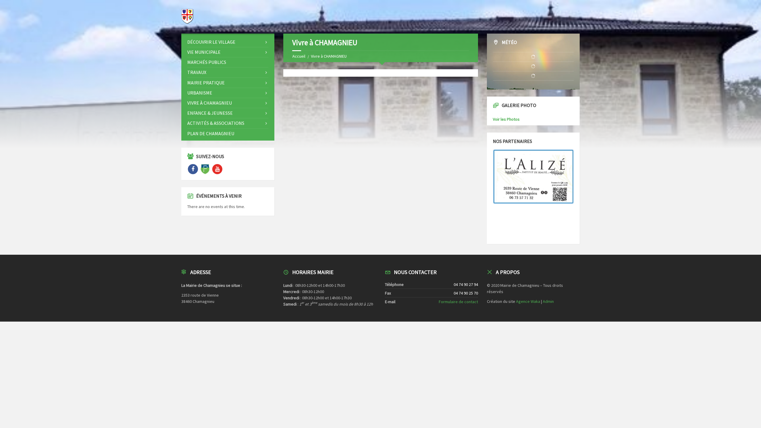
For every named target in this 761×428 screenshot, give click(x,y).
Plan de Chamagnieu (210, 133)
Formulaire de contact (458, 301)
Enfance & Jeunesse (210, 113)
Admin (548, 301)
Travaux (196, 72)
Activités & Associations (215, 123)
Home (297, 56)
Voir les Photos (506, 119)
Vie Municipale (204, 52)
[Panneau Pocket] (205, 169)
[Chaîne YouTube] (217, 169)
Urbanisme (199, 93)
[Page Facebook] (193, 169)
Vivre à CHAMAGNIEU (209, 103)
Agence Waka (528, 301)
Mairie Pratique (206, 83)
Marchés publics (206, 62)
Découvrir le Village (211, 42)
